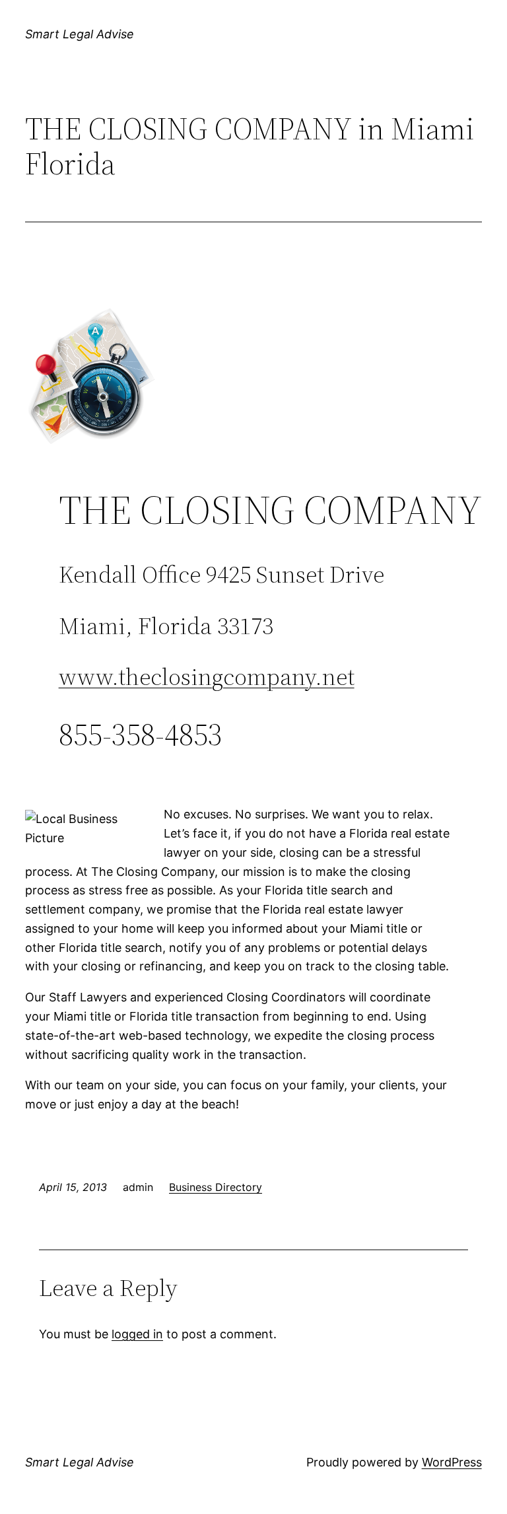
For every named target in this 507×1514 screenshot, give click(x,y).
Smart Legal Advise (79, 34)
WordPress (452, 1462)
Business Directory (215, 1187)
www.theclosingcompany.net (207, 677)
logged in (137, 1334)
